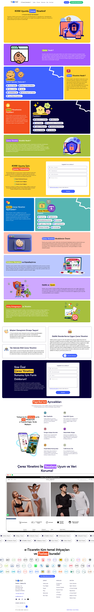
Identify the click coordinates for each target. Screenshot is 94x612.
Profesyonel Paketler (59, 584)
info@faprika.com (19, 596)
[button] (26, 2)
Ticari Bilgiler (45, 585)
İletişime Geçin (73, 597)
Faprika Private (59, 589)
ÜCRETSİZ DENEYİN (76, 2)
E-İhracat (38, 2)
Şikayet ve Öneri (73, 595)
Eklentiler (58, 597)
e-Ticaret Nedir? (73, 593)
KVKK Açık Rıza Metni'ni (54, 187)
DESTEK (66, 2)
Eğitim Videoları (73, 585)
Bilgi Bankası (72, 590)
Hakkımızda (45, 583)
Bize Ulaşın (51, 2)
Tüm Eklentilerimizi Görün (47, 576)
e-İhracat (58, 592)
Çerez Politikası (76, 609)
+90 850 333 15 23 (19, 593)
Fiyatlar (34, 2)
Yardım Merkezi (73, 583)
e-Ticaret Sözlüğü (73, 588)
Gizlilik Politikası (69, 609)
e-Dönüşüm (58, 594)
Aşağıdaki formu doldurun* (68, 164)
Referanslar (43, 2)
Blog (47, 2)
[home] (14, 2)
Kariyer (44, 588)
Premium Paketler (60, 587)
